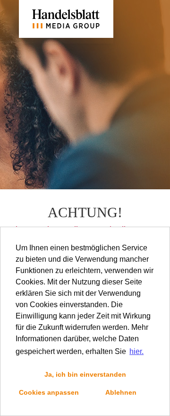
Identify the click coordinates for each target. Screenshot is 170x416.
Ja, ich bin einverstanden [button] (85, 374)
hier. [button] (136, 351)
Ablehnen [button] (120, 392)
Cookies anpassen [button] (49, 392)
